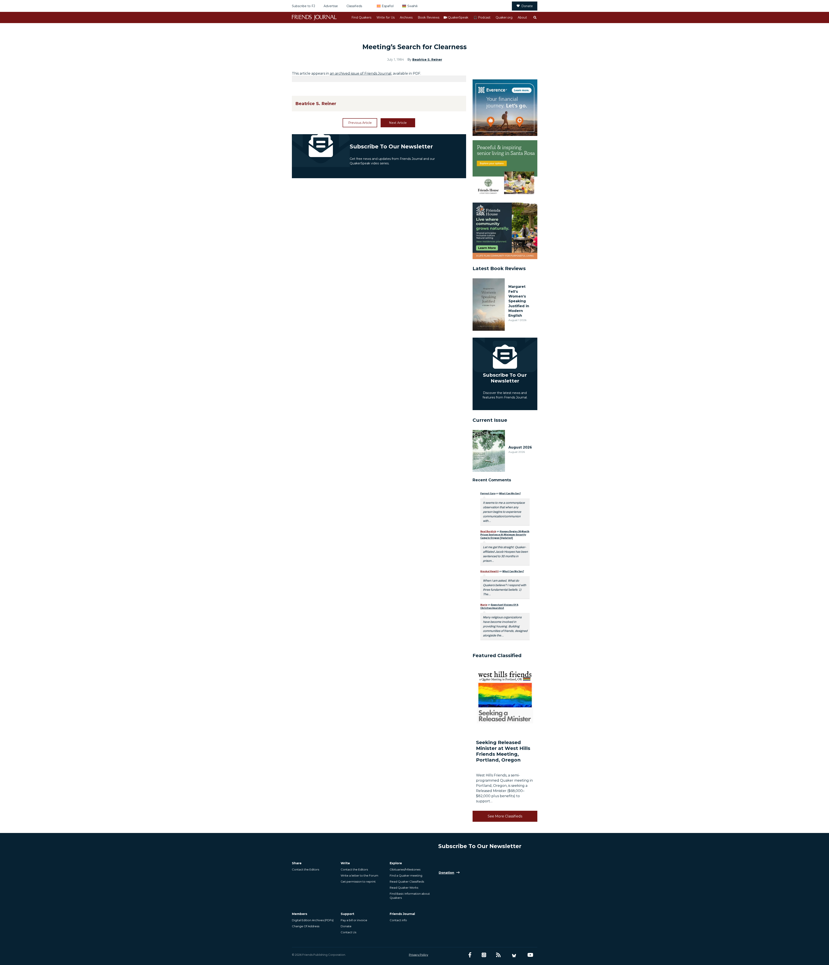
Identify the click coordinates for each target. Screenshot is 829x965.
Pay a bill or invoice (354, 920)
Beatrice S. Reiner (427, 59)
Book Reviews (428, 17)
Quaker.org (504, 17)
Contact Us (348, 932)
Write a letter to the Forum (359, 875)
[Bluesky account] (514, 955)
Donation (446, 873)
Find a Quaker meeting (406, 875)
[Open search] (534, 17)
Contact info (398, 920)
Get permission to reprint (358, 881)
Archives (406, 17)
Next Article (398, 123)
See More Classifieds (505, 816)
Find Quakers (361, 17)
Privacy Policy (418, 954)
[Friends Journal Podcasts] (484, 955)
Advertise (331, 6)
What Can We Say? (510, 493)
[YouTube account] (530, 955)
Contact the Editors (305, 869)
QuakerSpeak (458, 17)
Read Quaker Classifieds (407, 881)
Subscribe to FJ (303, 6)
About (522, 17)
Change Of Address (305, 926)
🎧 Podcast (481, 17)
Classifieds (354, 6)
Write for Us (386, 17)
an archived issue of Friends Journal (360, 73)
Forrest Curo (487, 493)
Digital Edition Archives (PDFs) (313, 920)
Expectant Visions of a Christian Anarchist (499, 606)
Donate (527, 6)
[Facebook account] (469, 955)
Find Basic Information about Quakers (410, 895)
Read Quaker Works (404, 887)
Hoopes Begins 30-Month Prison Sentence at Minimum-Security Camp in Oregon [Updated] (504, 534)
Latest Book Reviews (499, 268)
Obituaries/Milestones (405, 869)
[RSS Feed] (498, 955)
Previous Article (360, 123)
